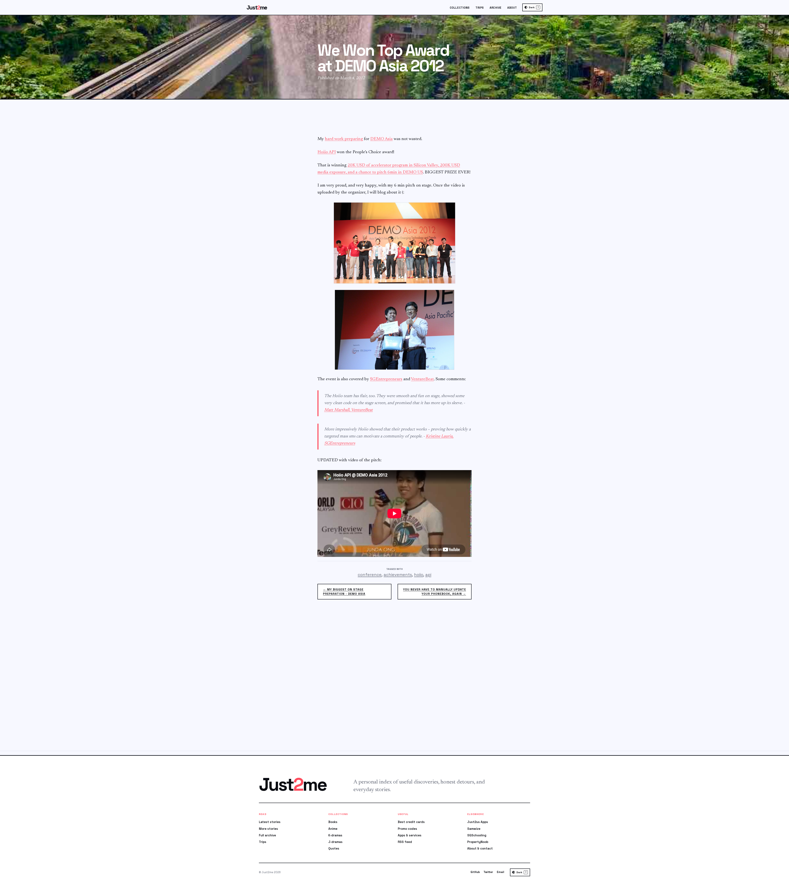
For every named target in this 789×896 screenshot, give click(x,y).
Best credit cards (411, 822)
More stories (268, 829)
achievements (398, 574)
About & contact (480, 848)
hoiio (418, 574)
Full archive (267, 835)
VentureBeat (422, 379)
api (428, 574)
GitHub (475, 872)
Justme (257, 7)
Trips (479, 7)
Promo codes (407, 829)
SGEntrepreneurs (386, 379)
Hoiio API (326, 152)
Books (332, 822)
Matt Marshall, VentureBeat (348, 410)
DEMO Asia (381, 139)
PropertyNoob (477, 842)
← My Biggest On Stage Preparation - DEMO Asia (344, 592)
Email (500, 872)
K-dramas (335, 835)
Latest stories (269, 822)
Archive (496, 7)
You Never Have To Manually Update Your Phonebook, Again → (434, 592)
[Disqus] (394, 677)
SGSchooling (476, 835)
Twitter (488, 872)
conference (370, 574)
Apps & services (409, 835)
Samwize (473, 829)
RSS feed (405, 842)
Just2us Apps (477, 822)
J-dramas (335, 842)
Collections (460, 7)
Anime (332, 829)
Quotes (333, 848)
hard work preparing (344, 139)
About (512, 7)
